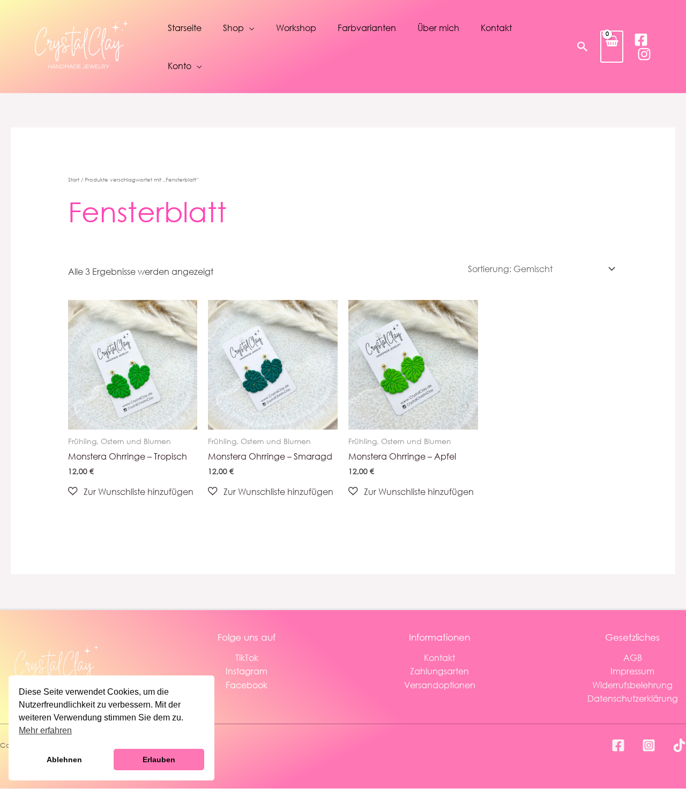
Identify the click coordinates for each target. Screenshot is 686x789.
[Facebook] (641, 40)
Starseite (185, 27)
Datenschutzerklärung (632, 698)
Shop (233, 27)
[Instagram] (644, 54)
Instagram (246, 671)
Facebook (246, 684)
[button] (583, 47)
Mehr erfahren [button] (45, 730)
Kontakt (496, 27)
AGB (632, 657)
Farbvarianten (367, 27)
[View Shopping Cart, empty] (611, 46)
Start (73, 180)
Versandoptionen (439, 684)
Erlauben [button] (159, 759)
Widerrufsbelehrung (632, 684)
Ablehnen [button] (64, 759)
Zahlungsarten (439, 671)
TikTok (246, 657)
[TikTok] (679, 745)
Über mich (438, 27)
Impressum (632, 671)
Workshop (296, 27)
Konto (179, 65)
